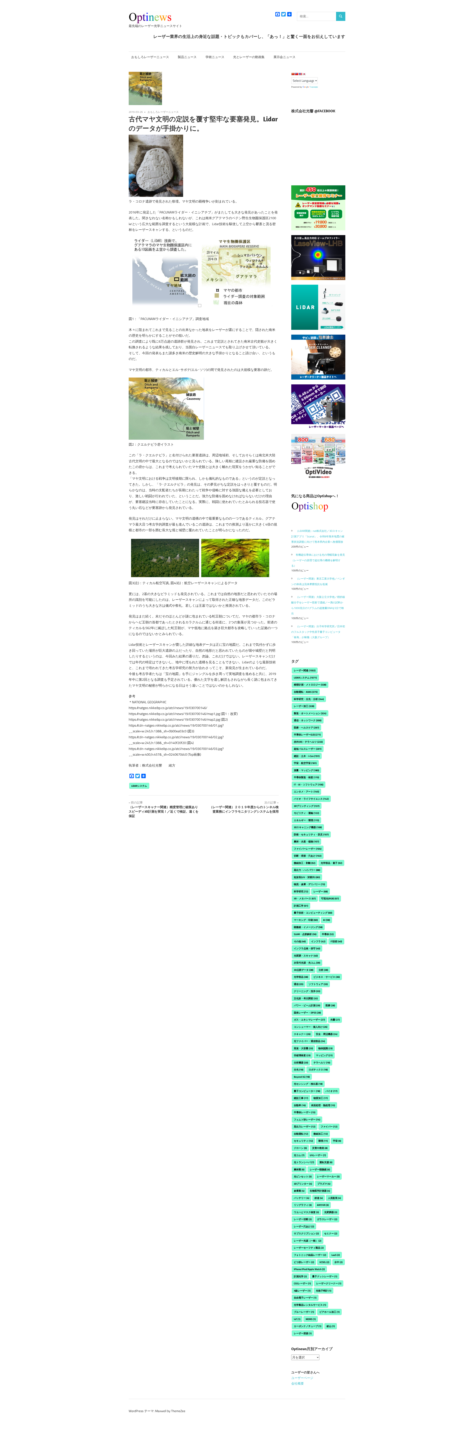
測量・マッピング (306, 770)
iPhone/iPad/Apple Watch (309, 1269)
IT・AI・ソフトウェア (308, 784)
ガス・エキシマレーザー (309, 1019)
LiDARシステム (139, 786)
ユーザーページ (302, 1377)
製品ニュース (187, 57)
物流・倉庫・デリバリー (309, 884)
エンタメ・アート (306, 791)
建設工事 (301, 1098)
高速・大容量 (303, 1048)
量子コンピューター (307, 1091)
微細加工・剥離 (304, 863)
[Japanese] (304, 74)
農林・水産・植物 (306, 841)
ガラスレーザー (327, 1219)
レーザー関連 (305, 670)
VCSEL (324, 1262)
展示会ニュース (284, 57)
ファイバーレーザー (307, 849)
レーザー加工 (304, 706)
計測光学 (300, 1276)
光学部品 (301, 977)
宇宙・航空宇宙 (305, 763)
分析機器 (301, 1062)
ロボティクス (318, 1069)
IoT (297, 1319)
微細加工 (320, 1134)
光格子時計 (323, 1290)
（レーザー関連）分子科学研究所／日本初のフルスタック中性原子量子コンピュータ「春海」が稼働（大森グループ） (318, 631)
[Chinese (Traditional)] (296, 74)
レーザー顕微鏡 (320, 1169)
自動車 (300, 1105)
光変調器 (330, 1212)
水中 (338, 1262)
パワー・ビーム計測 (307, 1005)
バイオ (331, 1091)
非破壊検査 (302, 1055)
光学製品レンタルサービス (310, 1305)
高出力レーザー (304, 1126)
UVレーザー (318, 1155)
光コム (299, 1155)
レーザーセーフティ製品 (309, 1248)
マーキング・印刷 (306, 920)
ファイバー (329, 1126)
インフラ (318, 941)
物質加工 (320, 1098)
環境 (323, 1141)
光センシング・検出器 (308, 1084)
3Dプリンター (303, 1184)
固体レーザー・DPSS (307, 1012)
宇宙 (337, 1141)
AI (326, 920)
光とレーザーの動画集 (249, 57)
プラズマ (323, 1184)
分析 (323, 970)
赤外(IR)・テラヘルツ (308, 742)
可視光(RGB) (330, 898)
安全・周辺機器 (326, 1034)
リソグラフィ (303, 1205)
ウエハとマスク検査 (306, 1212)
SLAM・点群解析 (305, 934)
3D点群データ (303, 970)
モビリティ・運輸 (306, 813)
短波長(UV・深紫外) (307, 877)
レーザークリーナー (328, 1283)
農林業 (299, 1169)
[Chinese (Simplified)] (293, 74)
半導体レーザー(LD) (307, 734)
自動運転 (301, 1134)
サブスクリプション (306, 1233)
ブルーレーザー (304, 1312)
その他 (300, 941)
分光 (298, 1069)
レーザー (320, 891)
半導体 (328, 934)
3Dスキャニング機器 (308, 827)
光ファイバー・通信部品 (309, 1041)
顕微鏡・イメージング (308, 927)
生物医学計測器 (320, 1191)
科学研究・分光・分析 (309, 699)
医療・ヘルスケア (306, 727)
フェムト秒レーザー (307, 1119)
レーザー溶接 (303, 1333)
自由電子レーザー (305, 1297)
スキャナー (302, 1034)
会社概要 (297, 1383)
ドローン (300, 1148)
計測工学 (301, 905)
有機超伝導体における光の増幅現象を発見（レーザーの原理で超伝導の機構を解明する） (318, 560)
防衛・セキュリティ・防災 (311, 834)
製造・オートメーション (310, 713)
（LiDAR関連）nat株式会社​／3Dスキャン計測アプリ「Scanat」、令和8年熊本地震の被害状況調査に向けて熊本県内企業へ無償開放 (317, 536)
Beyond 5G (302, 1077)
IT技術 (336, 941)
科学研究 (301, 891)
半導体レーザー (304, 1112)
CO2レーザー (302, 1283)
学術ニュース (215, 57)
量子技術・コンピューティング (313, 913)
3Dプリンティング (306, 806)
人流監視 (334, 1198)
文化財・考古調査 (306, 998)
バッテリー (301, 1198)
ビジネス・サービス (326, 977)
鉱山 (331, 1326)
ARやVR (323, 1205)
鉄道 (319, 1198)
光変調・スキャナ (306, 955)
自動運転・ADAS (306, 692)
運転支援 (325, 1162)
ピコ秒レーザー (304, 1262)
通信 (298, 984)
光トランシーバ (304, 1162)
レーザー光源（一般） (307, 1240)
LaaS (335, 1255)
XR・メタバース (305, 898)
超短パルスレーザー (307, 749)
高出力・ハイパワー (307, 870)
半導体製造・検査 (306, 777)
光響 (335, 1019)
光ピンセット (303, 1176)
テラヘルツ (321, 1062)
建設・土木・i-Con (307, 756)
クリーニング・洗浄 (307, 991)
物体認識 (325, 1048)
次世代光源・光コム (307, 962)
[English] (300, 74)
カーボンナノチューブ (307, 1326)
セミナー (330, 1233)
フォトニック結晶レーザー (310, 1255)
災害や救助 (320, 1148)
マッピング (324, 1055)
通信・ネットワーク (307, 720)
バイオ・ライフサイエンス (311, 799)
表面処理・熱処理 (323, 1105)
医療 (330, 1005)
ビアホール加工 (329, 1312)
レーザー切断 (303, 1219)
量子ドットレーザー (324, 1276)
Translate (313, 87)
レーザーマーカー (328, 1176)
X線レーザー (302, 1290)
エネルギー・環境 (306, 820)
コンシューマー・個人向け (310, 1027)
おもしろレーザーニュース (150, 57)
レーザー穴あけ (304, 1226)
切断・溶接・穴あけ (307, 856)
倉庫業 (299, 1191)
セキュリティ (303, 1141)
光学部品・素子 (331, 863)
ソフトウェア (318, 984)
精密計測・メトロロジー (310, 684)
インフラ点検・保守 (307, 948)
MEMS (311, 1319)
